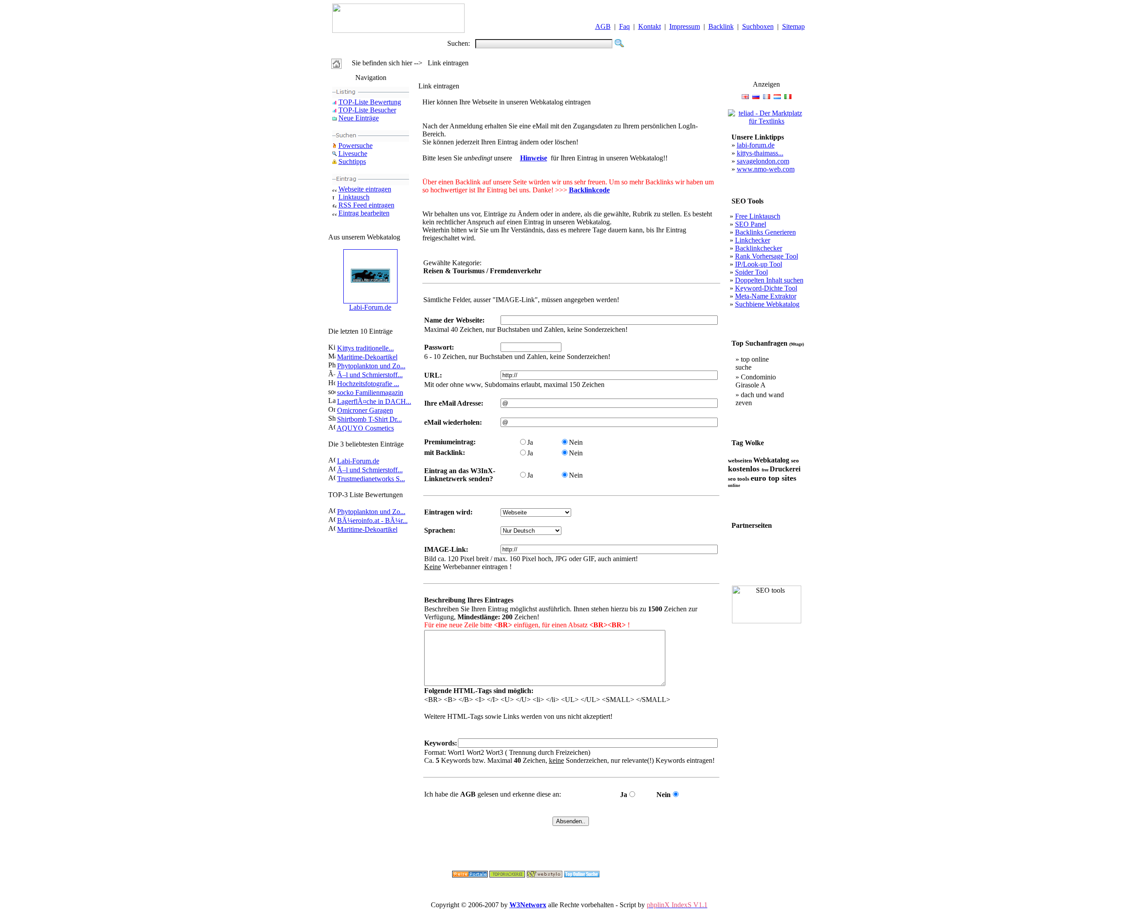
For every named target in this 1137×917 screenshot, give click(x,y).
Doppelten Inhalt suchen (769, 280)
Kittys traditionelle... (365, 348)
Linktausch (354, 197)
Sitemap (793, 26)
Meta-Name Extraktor (765, 296)
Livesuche (352, 153)
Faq (624, 26)
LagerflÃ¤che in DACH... (374, 401)
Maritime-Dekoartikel (367, 357)
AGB (603, 26)
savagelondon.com (763, 161)
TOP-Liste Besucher (367, 110)
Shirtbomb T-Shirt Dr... (369, 419)
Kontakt (649, 26)
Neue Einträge (358, 118)
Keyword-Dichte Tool (766, 288)
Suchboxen (758, 26)
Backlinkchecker (758, 248)
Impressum (684, 26)
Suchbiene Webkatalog (767, 304)
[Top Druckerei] (507, 875)
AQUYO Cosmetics (365, 428)
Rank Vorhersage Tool (766, 256)
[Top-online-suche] (582, 875)
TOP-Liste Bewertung (369, 102)
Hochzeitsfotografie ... (368, 383)
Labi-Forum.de (370, 307)
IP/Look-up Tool (758, 264)
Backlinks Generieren (765, 232)
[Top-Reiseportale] (470, 875)
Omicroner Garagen (365, 410)
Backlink (721, 26)
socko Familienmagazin (370, 392)
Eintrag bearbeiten (364, 213)
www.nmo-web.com (766, 169)
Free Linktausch (757, 216)
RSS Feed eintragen (366, 205)
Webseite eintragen (364, 189)
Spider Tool (751, 272)
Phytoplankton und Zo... (371, 366)
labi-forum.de (756, 145)
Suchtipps (352, 161)
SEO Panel (750, 224)
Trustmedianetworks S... (371, 478)
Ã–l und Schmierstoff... (370, 375)
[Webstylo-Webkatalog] (544, 875)
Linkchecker (752, 240)
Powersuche (355, 145)
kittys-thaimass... (760, 153)
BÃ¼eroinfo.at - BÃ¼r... (372, 520)
